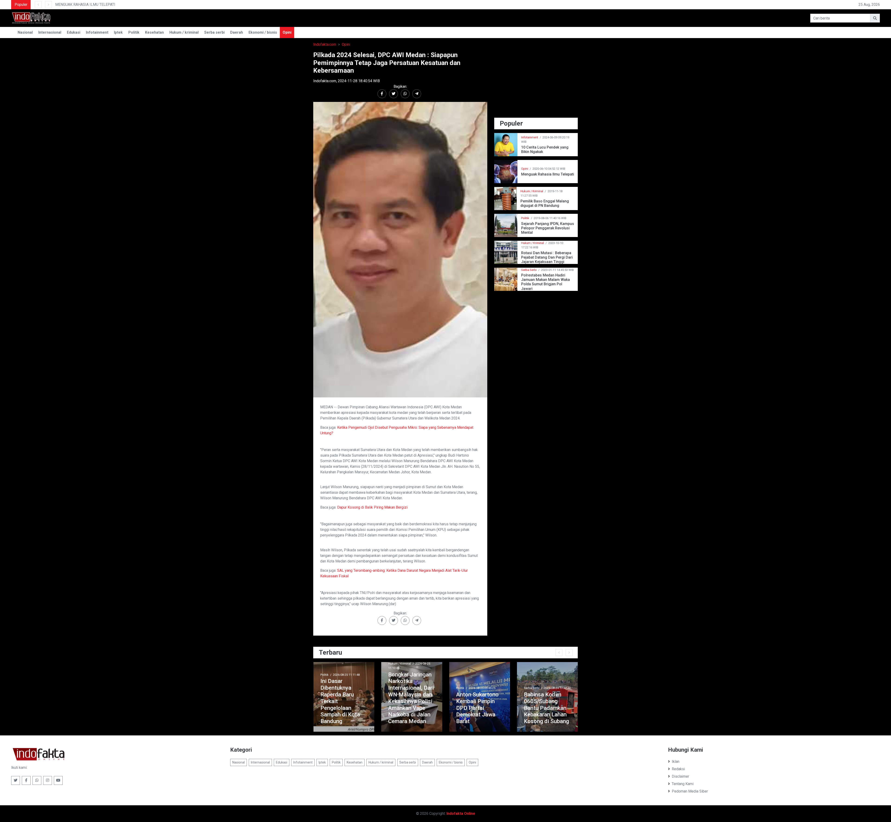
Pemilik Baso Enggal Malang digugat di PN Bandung (544, 203)
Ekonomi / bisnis (263, 32)
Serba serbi (214, 32)
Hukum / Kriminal (531, 191)
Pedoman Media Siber (690, 791)
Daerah (236, 32)
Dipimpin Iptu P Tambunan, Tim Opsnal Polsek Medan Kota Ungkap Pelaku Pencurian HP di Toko (544, 701)
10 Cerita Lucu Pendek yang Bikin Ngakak (544, 149)
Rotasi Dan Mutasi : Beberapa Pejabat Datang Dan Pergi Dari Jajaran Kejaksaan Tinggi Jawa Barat (547, 257)
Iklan (675, 761)
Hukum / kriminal (184, 32)
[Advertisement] (536, 83)
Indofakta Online (460, 813)
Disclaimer (680, 776)
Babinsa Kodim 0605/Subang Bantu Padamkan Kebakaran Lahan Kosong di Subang (478, 708)
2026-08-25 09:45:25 (414, 688)
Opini (287, 32)
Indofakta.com (324, 44)
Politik (133, 32)
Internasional (49, 32)
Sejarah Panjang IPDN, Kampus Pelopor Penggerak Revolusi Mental (547, 228)
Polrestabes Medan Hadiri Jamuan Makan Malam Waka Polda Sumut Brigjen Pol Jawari (545, 282)
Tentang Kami (683, 784)
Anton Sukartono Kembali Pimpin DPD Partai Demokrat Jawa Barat (409, 708)
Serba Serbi (529, 270)
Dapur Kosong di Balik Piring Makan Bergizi (372, 507)
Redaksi (678, 769)
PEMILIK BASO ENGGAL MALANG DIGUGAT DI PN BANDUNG (145, 4)
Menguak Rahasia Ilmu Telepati (547, 174)
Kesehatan (154, 32)
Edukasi (73, 32)
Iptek (118, 32)
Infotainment (97, 32)
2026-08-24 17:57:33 (489, 688)
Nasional (25, 32)
